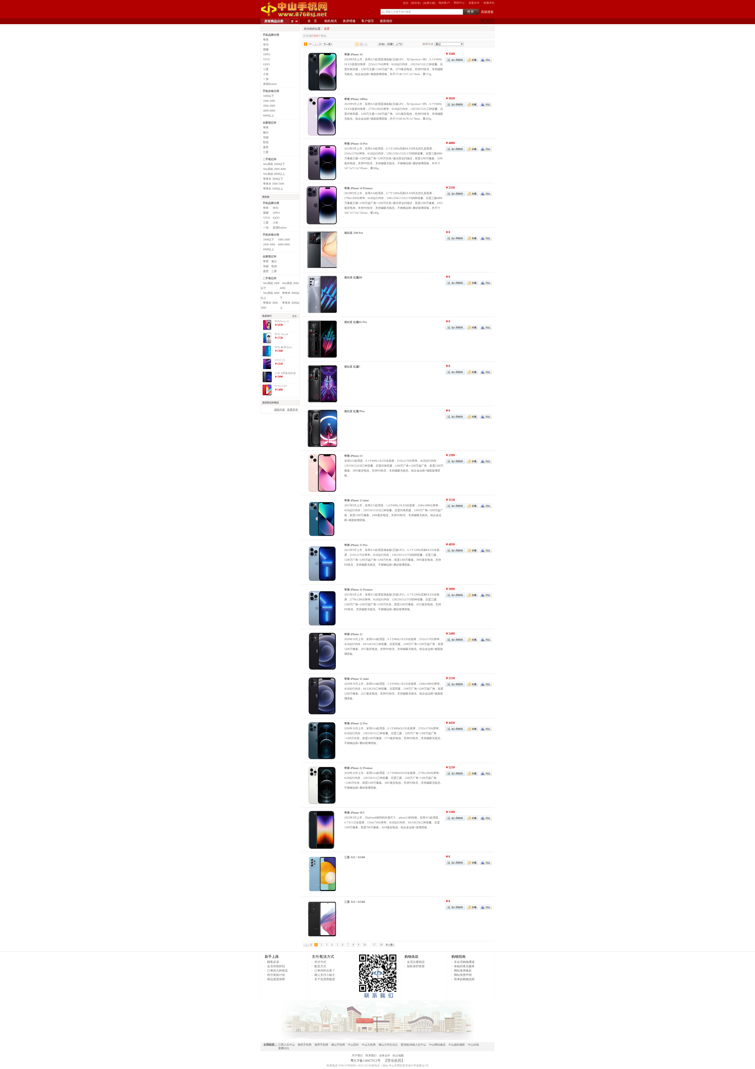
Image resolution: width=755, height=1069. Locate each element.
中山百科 (353, 1044)
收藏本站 (488, 2)
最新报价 (386, 21)
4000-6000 (269, 110)
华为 (266, 44)
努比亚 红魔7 (352, 366)
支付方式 (320, 961)
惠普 (266, 147)
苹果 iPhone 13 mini (356, 500)
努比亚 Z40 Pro (353, 232)
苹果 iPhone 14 (353, 54)
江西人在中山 (286, 1044)
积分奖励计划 (276, 974)
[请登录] (416, 3)
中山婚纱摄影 (456, 1044)
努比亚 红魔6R (353, 277)
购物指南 (458, 957)
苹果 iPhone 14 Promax (358, 188)
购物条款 (411, 957)
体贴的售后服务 (464, 966)
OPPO (266, 54)
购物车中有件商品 (488, 22)
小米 (266, 74)
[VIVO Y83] (267, 394)
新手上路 (272, 957)
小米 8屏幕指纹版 (285, 373)
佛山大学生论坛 (388, 1044)
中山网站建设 (437, 1044)
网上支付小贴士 (324, 974)
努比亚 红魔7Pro (354, 411)
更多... (295, 316)
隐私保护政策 (416, 966)
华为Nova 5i (281, 321)
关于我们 (357, 1055)
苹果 (266, 39)
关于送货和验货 (324, 979)
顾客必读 (273, 961)
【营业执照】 (394, 1061)
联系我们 (371, 1055)
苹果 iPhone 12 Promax (358, 768)
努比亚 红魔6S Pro (355, 322)
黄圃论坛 (283, 1048)
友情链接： (270, 1044)
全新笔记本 (269, 122)
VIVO (266, 59)
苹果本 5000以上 (273, 188)
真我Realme (270, 84)
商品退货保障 (276, 979)
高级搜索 (487, 12)
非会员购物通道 (464, 961)
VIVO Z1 (279, 360)
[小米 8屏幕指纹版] (267, 381)
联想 (266, 142)
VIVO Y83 (280, 386)
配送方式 (320, 966)
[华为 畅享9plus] (267, 355)
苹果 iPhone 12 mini (356, 678)
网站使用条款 (463, 970)
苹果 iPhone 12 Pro (355, 723)
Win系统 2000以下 (274, 164)
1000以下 (268, 96)
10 (364, 944)
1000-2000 (269, 100)
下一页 (328, 44)
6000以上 (268, 115)
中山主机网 (369, 1044)
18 (381, 944)
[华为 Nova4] (267, 342)
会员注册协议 (416, 961)
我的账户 (443, 2)
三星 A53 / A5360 (354, 901)
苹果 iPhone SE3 (354, 812)
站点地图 (398, 1055)
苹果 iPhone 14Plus (355, 99)
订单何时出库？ (324, 970)
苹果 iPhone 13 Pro (355, 545)
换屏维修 (349, 21)
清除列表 (279, 409)
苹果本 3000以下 (273, 178)
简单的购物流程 (464, 979)
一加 (266, 79)
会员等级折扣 (276, 966)
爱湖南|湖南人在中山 (413, 1044)
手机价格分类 (271, 91)
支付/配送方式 (323, 957)
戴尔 (266, 132)
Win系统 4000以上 (274, 174)
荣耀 (266, 49)
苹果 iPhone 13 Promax (358, 589)
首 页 (312, 21)
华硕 (266, 137)
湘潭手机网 (321, 1044)
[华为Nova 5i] (267, 329)
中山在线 (473, 1044)
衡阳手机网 (304, 1044)
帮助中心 (459, 2)
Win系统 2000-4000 (274, 169)
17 (374, 944)
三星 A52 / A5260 (354, 857)
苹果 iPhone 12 (353, 634)
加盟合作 (474, 2)
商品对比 (486, 59)
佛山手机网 (338, 1044)
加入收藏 (472, 59)
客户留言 (367, 21)
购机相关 (330, 21)
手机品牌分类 (271, 34)
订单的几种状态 (277, 970)
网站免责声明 (463, 974)
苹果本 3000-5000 (273, 183)
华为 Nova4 (281, 334)
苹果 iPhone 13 (353, 455)
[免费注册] (429, 3)
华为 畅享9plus (283, 347)
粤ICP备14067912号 (365, 1061)
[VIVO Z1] (267, 368)
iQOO (266, 64)
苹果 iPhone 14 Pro (355, 143)
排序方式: (428, 44)
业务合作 (384, 1055)
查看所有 (292, 409)
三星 (266, 69)
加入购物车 (455, 59)
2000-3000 (269, 105)
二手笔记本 (269, 159)
